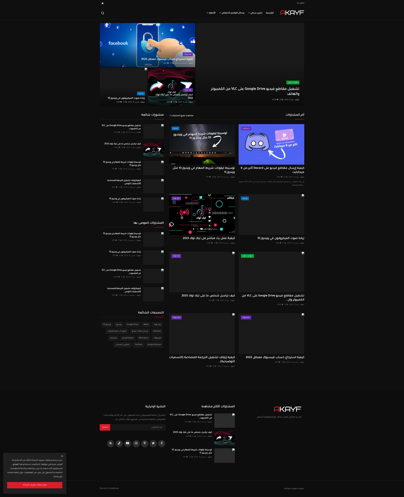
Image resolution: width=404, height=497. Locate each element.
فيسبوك (157, 338)
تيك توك (157, 325)
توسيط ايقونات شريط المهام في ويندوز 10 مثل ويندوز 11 (204, 170)
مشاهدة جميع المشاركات (182, 116)
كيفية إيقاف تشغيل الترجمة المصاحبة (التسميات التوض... (124, 182)
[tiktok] (119, 443)
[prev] (201, 64)
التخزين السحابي (122, 345)
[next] (299, 64)
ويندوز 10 (107, 325)
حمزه (297, 100)
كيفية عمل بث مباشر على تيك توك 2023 (209, 238)
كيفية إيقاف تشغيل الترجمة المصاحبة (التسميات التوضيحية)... (202, 359)
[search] (103, 13)
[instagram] (136, 443)
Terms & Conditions (109, 488)
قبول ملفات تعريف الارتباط (35, 485)
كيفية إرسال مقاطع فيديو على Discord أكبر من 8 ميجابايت (272, 170)
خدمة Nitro (143, 338)
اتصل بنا (300, 3)
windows (157, 331)
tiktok (146, 325)
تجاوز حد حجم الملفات (116, 331)
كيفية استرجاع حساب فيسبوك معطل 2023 (167, 59)
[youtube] (127, 443)
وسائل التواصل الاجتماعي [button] (233, 13)
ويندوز (118, 325)
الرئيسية (270, 13)
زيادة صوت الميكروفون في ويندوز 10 (126, 98)
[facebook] (161, 443)
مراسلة (113, 338)
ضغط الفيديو (128, 338)
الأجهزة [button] (212, 13)
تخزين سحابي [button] (256, 13)
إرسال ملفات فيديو (140, 331)
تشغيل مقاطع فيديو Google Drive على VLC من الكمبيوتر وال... (273, 298)
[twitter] (153, 443)
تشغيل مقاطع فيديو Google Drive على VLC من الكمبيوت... (121, 127)
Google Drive (132, 325)
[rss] (110, 443)
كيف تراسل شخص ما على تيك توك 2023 (174, 97)
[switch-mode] (102, 3)
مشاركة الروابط (154, 345)
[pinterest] (144, 443)
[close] (62, 456)
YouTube (138, 345)
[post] (250, 64)
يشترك (105, 427)
